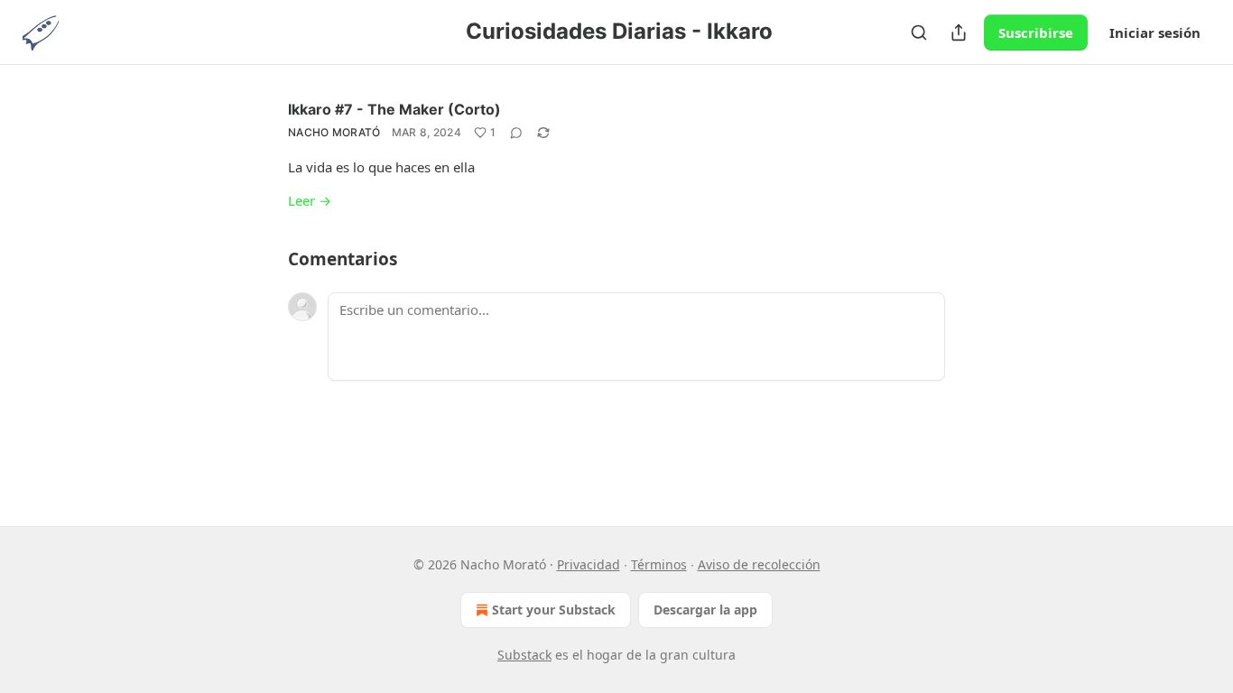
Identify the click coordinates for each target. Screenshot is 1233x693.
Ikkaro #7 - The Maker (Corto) (394, 109)
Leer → (309, 200)
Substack (524, 654)
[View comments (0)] (516, 132)
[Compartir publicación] (959, 32)
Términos (659, 564)
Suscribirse (1035, 32)
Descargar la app (705, 609)
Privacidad (588, 564)
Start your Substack (554, 609)
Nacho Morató (334, 132)
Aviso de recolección (759, 564)
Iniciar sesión (1155, 32)
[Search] (919, 32)
